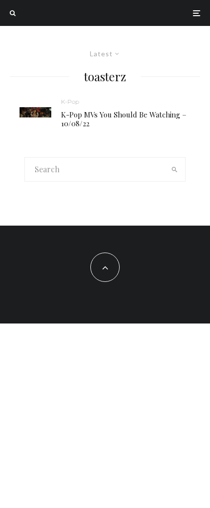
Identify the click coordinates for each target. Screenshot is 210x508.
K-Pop (70, 101)
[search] (174, 169)
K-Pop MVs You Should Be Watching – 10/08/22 (124, 119)
